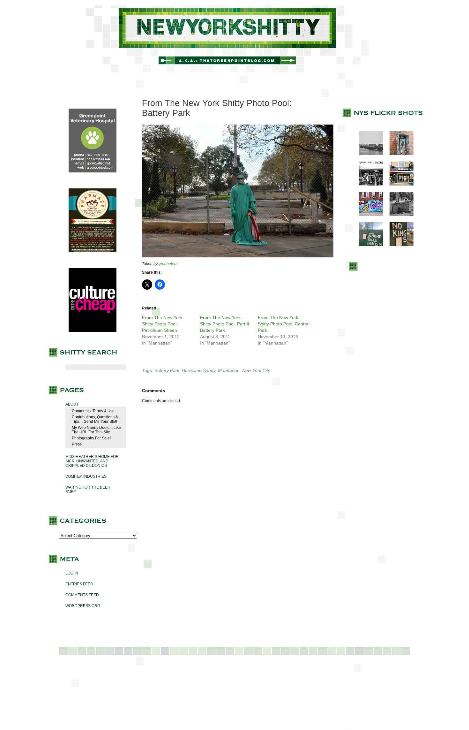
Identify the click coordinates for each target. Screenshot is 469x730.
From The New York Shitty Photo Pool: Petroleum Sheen (162, 324)
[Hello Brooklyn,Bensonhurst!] (368, 214)
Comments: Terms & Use (93, 411)
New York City (256, 370)
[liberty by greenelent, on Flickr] (237, 256)
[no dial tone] (398, 154)
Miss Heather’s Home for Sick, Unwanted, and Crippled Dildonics (92, 461)
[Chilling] (398, 214)
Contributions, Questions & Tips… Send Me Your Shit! (95, 419)
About (71, 404)
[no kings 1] (398, 245)
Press (77, 444)
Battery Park (166, 370)
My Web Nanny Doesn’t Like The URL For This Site (96, 429)
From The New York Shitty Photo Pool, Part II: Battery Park (225, 324)
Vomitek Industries (86, 476)
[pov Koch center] (368, 154)
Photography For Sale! (91, 438)
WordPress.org (82, 606)
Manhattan (229, 370)
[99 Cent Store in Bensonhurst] (368, 184)
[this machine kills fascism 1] (368, 245)
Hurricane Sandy (198, 370)
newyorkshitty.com (234, 39)
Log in (71, 573)
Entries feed (79, 584)
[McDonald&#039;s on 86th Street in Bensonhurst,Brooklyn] (398, 184)
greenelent (168, 264)
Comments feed (82, 595)
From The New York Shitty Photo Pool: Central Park (283, 324)
